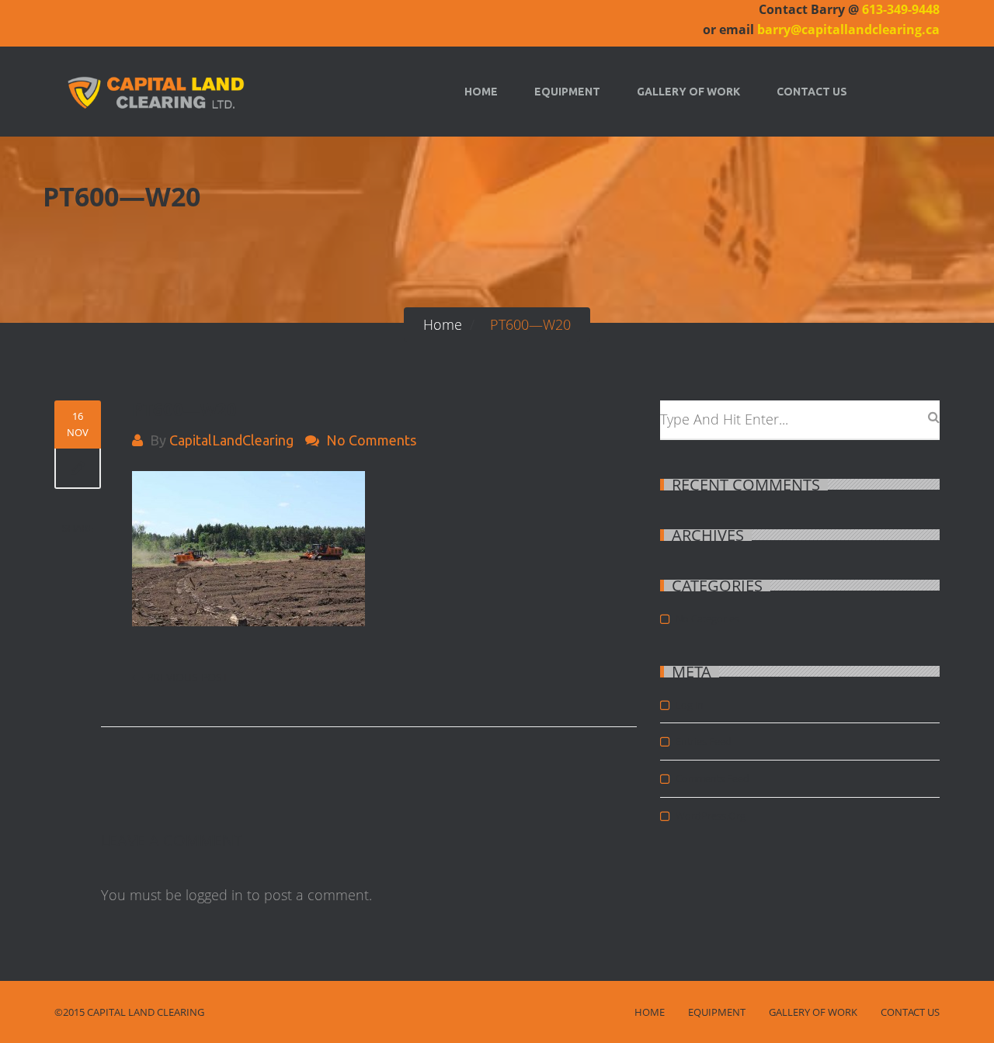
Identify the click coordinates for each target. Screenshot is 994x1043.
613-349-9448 (901, 9)
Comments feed (712, 778)
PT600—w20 (184, 409)
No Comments (371, 440)
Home (481, 91)
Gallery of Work (688, 91)
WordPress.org (711, 816)
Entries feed (704, 741)
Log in (690, 705)
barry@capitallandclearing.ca (848, 29)
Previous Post (187, 677)
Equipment (567, 91)
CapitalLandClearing (231, 440)
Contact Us (812, 91)
